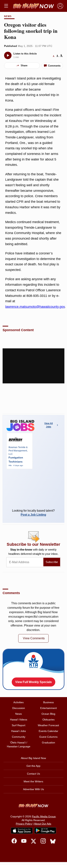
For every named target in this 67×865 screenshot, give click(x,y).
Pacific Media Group (44, 816)
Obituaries (48, 719)
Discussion (18, 708)
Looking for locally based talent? (33, 512)
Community (18, 736)
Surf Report (18, 725)
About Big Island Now (33, 758)
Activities (18, 702)
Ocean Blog (48, 713)
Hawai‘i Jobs (18, 731)
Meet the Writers (33, 781)
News (8, 16)
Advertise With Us (33, 789)
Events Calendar (48, 731)
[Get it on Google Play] (45, 830)
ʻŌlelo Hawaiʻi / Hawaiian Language (18, 744)
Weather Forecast (48, 725)
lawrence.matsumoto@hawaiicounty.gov (35, 307)
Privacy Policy (24, 823)
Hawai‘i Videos (18, 719)
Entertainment (48, 708)
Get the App (33, 765)
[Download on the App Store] (22, 830)
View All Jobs (48, 425)
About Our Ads (42, 823)
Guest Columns (48, 736)
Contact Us (33, 773)
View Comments (34, 638)
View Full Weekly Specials (33, 682)
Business (48, 702)
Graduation (48, 742)
